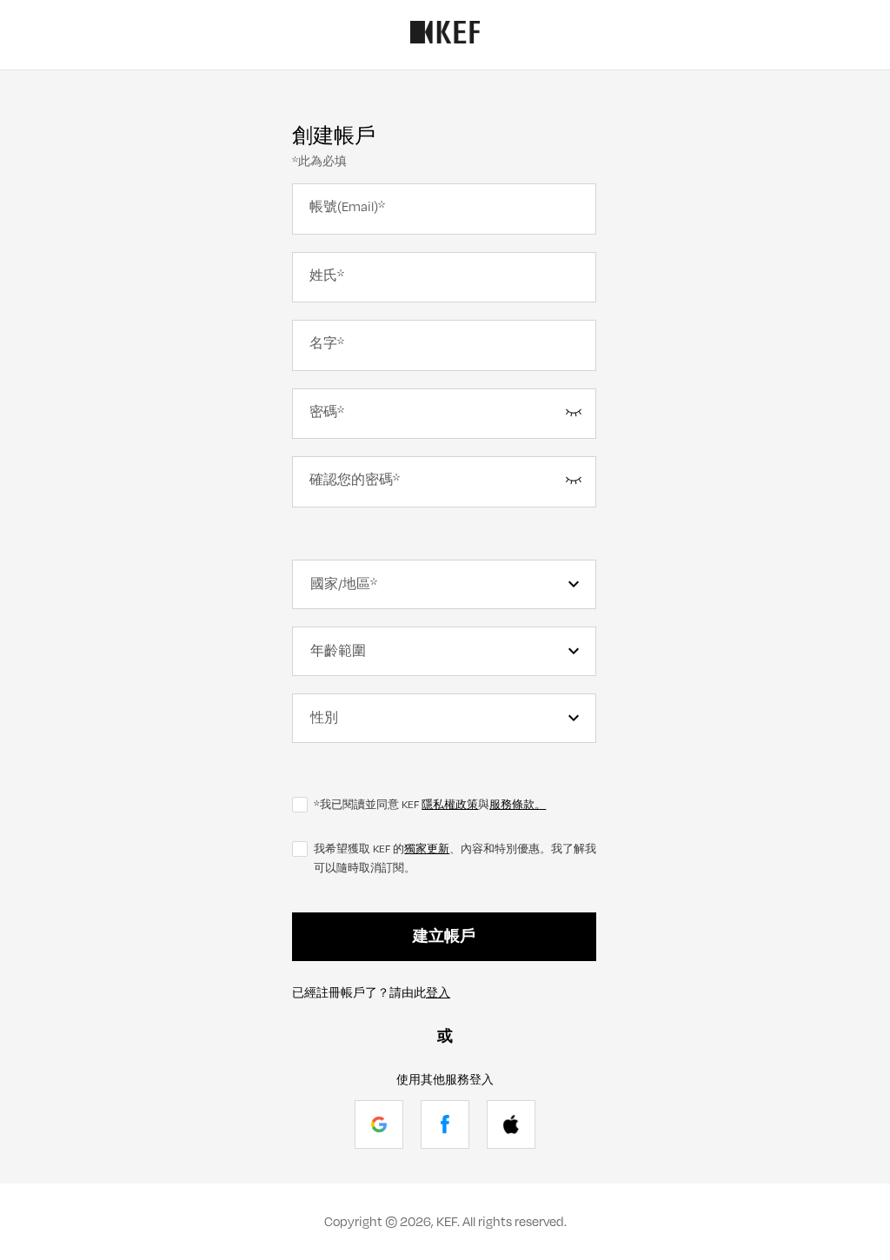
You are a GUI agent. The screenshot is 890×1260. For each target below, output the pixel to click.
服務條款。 (517, 804)
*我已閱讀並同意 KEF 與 (430, 804)
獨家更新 (426, 849)
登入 (438, 993)
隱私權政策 (450, 804)
